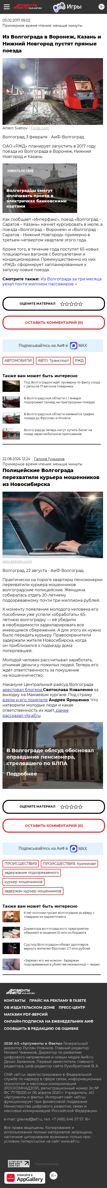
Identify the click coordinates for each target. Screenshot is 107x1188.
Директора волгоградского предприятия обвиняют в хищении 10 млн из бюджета (56, 930)
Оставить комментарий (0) (54, 322)
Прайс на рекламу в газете (57, 1000)
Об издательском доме (29, 1007)
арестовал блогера (22, 689)
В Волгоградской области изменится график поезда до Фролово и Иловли (59, 416)
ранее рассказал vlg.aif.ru (35, 713)
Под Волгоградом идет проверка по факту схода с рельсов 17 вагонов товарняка (62, 384)
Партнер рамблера (47, 1163)
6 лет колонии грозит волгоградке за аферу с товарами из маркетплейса (59, 915)
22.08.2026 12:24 (16, 459)
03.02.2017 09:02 (16, 20)
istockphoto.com (17, 561)
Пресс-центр (72, 1007)
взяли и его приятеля (25, 700)
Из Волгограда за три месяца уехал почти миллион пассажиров (52, 282)
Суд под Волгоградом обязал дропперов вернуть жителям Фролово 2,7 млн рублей (57, 946)
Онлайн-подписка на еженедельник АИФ (48, 1021)
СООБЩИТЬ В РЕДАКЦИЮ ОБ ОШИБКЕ (41, 1028)
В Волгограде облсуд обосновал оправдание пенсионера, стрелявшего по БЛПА (50, 756)
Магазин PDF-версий (26, 1014)
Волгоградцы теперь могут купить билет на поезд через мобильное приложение (58, 432)
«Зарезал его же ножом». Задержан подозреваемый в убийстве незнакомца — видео (62, 962)
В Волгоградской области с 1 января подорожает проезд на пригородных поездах (59, 400)
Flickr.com (40, 128)
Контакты (14, 1000)
